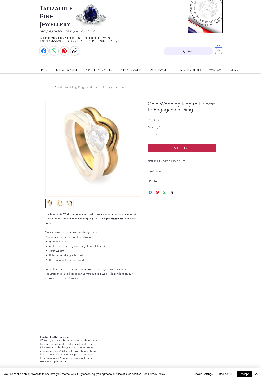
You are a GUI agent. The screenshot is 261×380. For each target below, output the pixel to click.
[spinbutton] (156, 134)
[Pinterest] (64, 50)
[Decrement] (150, 134)
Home (49, 87)
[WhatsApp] (54, 50)
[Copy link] (74, 50)
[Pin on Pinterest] (157, 192)
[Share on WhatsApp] (164, 192)
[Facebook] (43, 50)
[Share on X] (172, 192)
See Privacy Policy (154, 374)
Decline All (225, 374)
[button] (218, 49)
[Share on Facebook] (150, 192)
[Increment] (162, 134)
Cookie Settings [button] (203, 374)
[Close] (256, 374)
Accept (244, 374)
